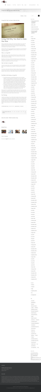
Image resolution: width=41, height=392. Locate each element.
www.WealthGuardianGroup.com (36, 359)
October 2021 (33, 137)
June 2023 (33, 113)
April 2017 (33, 240)
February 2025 (33, 72)
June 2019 (33, 188)
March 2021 (33, 145)
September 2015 (34, 279)
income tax (33, 319)
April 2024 (33, 93)
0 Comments (21, 106)
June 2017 (33, 236)
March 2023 (33, 117)
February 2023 (33, 119)
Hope (32, 288)
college (32, 307)
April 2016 (33, 264)
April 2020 (33, 167)
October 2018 (33, 204)
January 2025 (33, 74)
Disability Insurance (34, 309)
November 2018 (33, 202)
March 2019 (33, 194)
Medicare (32, 335)
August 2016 (33, 256)
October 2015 (33, 277)
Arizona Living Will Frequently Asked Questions (34, 32)
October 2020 (33, 155)
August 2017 (33, 232)
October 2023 (33, 105)
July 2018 (32, 210)
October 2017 (33, 228)
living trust (33, 330)
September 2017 (34, 230)
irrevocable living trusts (35, 326)
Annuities (32, 300)
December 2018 (33, 200)
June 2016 (33, 260)
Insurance (37, 319)
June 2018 (33, 212)
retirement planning (34, 338)
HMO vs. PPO (33, 24)
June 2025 (33, 64)
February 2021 (33, 147)
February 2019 (33, 196)
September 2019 (34, 182)
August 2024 (33, 85)
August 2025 (33, 60)
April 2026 (33, 44)
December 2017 (33, 224)
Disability (36, 307)
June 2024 (33, 89)
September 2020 (34, 157)
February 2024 (33, 97)
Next (25, 15)
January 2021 (33, 149)
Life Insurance (33, 328)
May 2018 (32, 214)
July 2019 (32, 186)
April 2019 (33, 192)
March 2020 (33, 169)
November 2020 (33, 153)
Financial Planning (34, 314)
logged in (7, 138)
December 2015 (33, 273)
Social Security (33, 342)
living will (10, 49)
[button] (2, 131)
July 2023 (32, 111)
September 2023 (34, 107)
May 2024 (32, 91)
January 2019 (33, 198)
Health (32, 316)
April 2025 (33, 68)
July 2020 (32, 161)
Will (38, 347)
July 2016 (32, 258)
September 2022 (34, 123)
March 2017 (33, 242)
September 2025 (34, 58)
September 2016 (34, 254)
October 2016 (33, 252)
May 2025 (32, 66)
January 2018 (33, 222)
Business (32, 304)
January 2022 (33, 131)
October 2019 (33, 180)
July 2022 (32, 127)
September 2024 (34, 83)
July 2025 (32, 62)
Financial (32, 286)
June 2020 (33, 163)
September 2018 (34, 206)
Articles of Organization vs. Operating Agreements (35, 21)
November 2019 (33, 178)
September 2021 (34, 139)
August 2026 (33, 38)
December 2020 (33, 151)
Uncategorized (33, 294)
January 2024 (33, 99)
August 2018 (33, 208)
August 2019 (33, 184)
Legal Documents (17, 106)
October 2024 (33, 81)
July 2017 (32, 234)
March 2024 (33, 95)
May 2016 (32, 262)
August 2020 (33, 159)
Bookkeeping (33, 302)
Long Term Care (33, 333)
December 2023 (33, 101)
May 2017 (32, 238)
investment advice (34, 321)
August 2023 (33, 109)
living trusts (33, 331)
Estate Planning (33, 312)
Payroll (36, 335)
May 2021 (32, 143)
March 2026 (33, 46)
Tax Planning (33, 345)
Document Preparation (34, 311)
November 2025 (33, 54)
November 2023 (33, 103)
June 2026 (33, 42)
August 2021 (33, 141)
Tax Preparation (33, 347)
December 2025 (33, 52)
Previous (22, 15)
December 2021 (33, 133)
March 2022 (33, 129)
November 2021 (33, 135)
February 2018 (33, 220)
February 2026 (33, 48)
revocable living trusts (34, 340)
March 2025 (33, 70)
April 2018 (33, 216)
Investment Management (35, 323)
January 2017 (33, 246)
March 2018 (33, 218)
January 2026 (33, 50)
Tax (31, 292)
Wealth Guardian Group (5, 106)
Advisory (32, 284)
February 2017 (33, 244)
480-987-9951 (35, 355)
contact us (16, 102)
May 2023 (32, 115)
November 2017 (33, 226)
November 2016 (33, 250)
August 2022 (33, 125)
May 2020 (32, 165)
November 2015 (33, 275)
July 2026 (32, 40)
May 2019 (32, 190)
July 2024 (32, 87)
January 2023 (33, 121)
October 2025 (33, 56)
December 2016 (33, 248)
